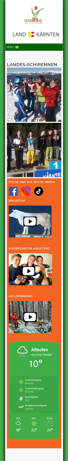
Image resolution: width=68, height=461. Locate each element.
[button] (10, 47)
